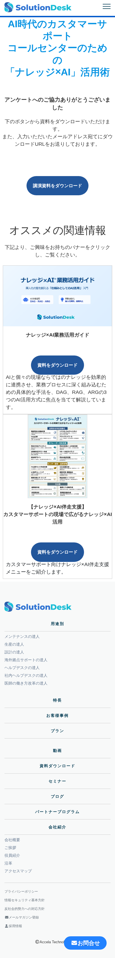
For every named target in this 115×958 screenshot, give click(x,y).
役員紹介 (12, 855)
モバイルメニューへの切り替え (107, 6)
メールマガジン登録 (24, 917)
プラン (57, 731)
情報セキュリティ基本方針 (24, 900)
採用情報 (15, 926)
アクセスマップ (18, 871)
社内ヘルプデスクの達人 (25, 675)
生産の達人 (14, 644)
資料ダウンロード (57, 766)
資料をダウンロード (57, 365)
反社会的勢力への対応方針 (24, 909)
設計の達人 (14, 652)
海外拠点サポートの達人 (25, 660)
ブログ (57, 796)
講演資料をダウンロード (57, 185)
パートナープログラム (57, 811)
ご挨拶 (10, 847)
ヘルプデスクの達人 (22, 667)
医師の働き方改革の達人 (25, 683)
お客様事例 (57, 715)
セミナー (57, 781)
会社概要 (12, 840)
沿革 (8, 863)
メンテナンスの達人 (22, 636)
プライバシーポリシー (21, 891)
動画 (57, 750)
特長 (57, 700)
